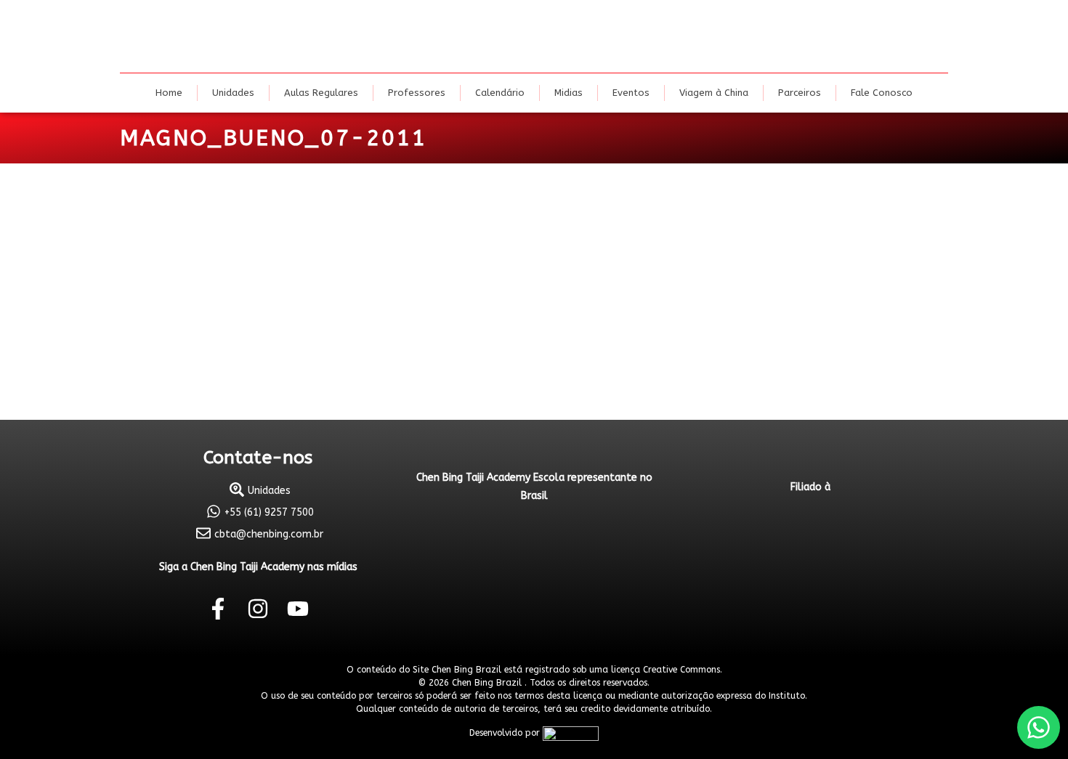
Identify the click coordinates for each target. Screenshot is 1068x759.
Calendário (500, 92)
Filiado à (810, 487)
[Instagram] (258, 608)
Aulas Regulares (321, 92)
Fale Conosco (882, 92)
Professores (416, 92)
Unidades (233, 92)
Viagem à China (713, 92)
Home (168, 92)
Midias (568, 92)
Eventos (631, 92)
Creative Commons (681, 670)
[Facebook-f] (218, 608)
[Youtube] (298, 608)
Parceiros (799, 92)
